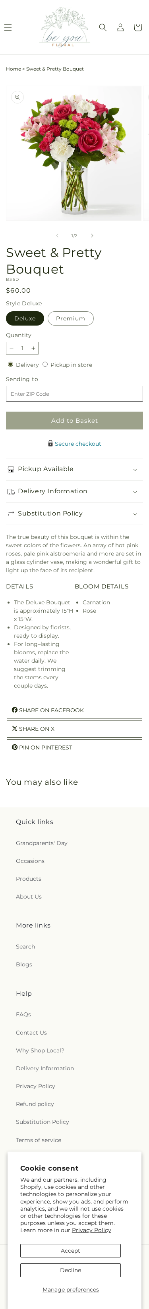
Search (25, 946)
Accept (70, 1250)
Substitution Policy (42, 1121)
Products (28, 878)
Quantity (18, 335)
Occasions (30, 860)
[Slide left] (57, 235)
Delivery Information (45, 1068)
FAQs (23, 1014)
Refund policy (35, 1104)
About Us (29, 896)
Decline (70, 1270)
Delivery (28, 364)
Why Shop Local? (40, 1050)
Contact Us (31, 1032)
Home (13, 69)
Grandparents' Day (42, 843)
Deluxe (25, 318)
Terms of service (38, 1140)
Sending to (34, 379)
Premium (70, 318)
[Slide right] (92, 235)
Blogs (24, 964)
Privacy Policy (91, 1230)
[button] (103, 27)
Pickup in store (71, 364)
